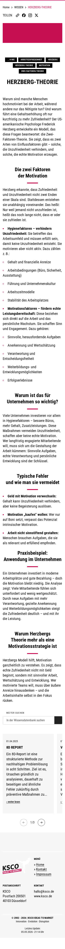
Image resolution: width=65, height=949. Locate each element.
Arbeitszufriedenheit (31, 59)
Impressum (43, 874)
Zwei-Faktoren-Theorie (32, 71)
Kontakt (41, 869)
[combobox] (32, 720)
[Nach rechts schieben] (41, 822)
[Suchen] (58, 720)
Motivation (44, 65)
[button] (11, 15)
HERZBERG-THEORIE (24, 65)
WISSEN (18, 7)
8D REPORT (14, 747)
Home (6, 7)
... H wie (11, 59)
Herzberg (53, 59)
